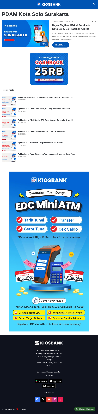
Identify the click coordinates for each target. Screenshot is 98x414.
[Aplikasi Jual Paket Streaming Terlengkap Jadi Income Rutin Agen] (9, 157)
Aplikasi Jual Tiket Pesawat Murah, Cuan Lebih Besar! (41, 131)
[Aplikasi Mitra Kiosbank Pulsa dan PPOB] (41, 382)
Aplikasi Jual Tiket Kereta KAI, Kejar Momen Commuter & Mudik (45, 120)
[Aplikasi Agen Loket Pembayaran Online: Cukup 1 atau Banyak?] (9, 101)
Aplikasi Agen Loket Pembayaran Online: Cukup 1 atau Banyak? (46, 97)
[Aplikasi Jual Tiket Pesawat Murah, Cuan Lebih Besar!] (9, 135)
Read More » (60, 45)
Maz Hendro (58, 22)
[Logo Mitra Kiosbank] (49, 4)
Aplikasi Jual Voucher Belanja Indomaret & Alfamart (40, 143)
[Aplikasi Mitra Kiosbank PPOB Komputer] (49, 387)
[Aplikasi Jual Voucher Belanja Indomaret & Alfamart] (9, 146)
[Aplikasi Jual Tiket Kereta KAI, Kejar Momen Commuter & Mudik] (9, 123)
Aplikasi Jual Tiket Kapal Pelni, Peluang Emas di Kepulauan (44, 109)
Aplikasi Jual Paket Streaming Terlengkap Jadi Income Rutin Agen (46, 154)
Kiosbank (22, 409)
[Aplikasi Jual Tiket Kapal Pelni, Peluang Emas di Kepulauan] (9, 112)
